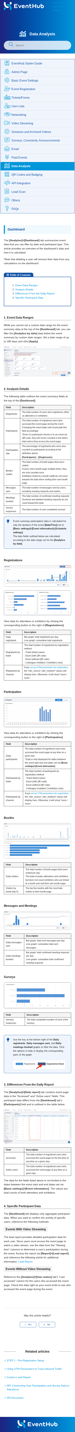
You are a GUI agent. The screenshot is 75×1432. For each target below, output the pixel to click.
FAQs (15, 208)
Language (57, 2)
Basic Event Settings (24, 80)
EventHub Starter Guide (26, 63)
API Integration (21, 183)
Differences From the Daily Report (35, 293)
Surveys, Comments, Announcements (35, 140)
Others (15, 200)
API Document (15, 1397)
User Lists (17, 106)
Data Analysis (20, 166)
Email (15, 149)
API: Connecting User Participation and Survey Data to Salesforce (38, 1387)
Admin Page (19, 72)
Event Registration (23, 89)
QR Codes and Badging (26, 174)
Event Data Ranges (26, 285)
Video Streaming (22, 123)
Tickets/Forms (20, 97)
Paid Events (19, 157)
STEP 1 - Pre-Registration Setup (25, 1360)
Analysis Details (24, 289)
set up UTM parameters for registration (48, 667)
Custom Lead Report (19, 1377)
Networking (18, 114)
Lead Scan (18, 191)
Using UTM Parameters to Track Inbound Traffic (34, 1368)
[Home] (24, 9)
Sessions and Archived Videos (31, 131)
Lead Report (25, 1261)
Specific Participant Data (29, 297)
